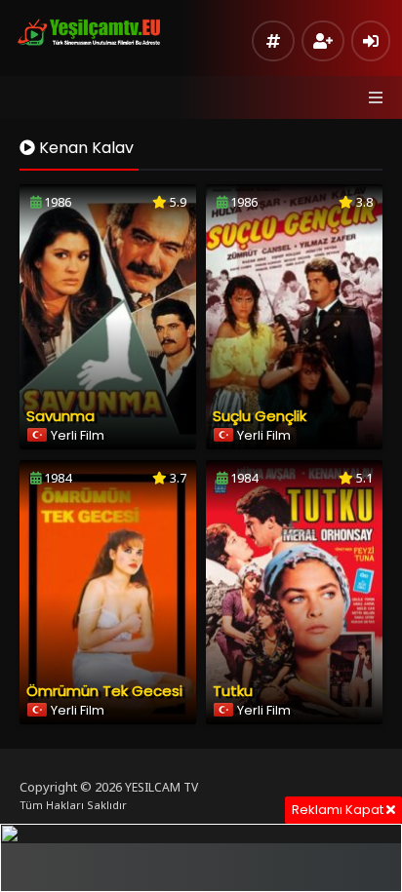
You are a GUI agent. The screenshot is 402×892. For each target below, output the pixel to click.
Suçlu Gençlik (259, 416)
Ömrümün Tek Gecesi (104, 690)
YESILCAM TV (161, 787)
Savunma (60, 416)
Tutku (233, 690)
